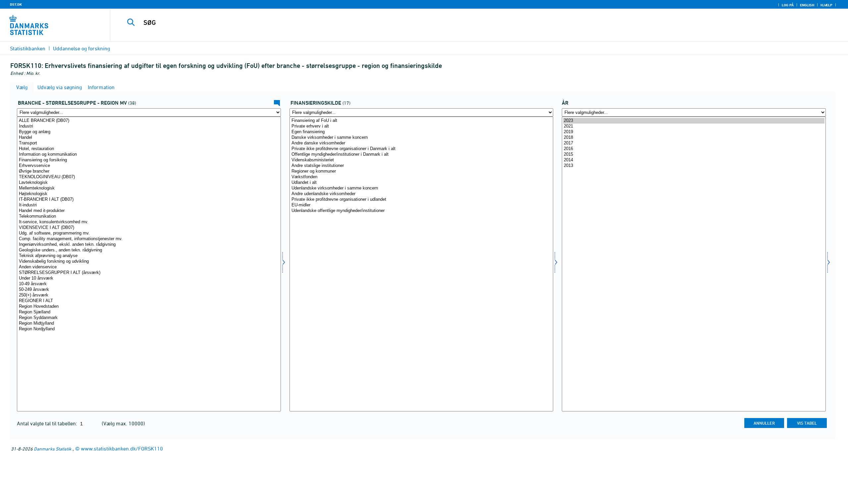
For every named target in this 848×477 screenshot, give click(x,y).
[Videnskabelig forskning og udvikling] (149, 261)
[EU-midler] (421, 205)
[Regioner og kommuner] (421, 171)
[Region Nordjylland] (149, 329)
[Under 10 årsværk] (149, 278)
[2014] (693, 160)
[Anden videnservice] (149, 267)
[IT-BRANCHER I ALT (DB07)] (149, 199)
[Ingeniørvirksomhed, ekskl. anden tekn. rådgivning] (149, 244)
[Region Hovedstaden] (149, 306)
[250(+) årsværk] (149, 295)
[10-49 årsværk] (149, 284)
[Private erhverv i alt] (421, 126)
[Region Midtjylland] (149, 323)
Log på (788, 5)
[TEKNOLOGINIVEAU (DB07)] (149, 177)
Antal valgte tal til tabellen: (48, 423)
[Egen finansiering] (421, 132)
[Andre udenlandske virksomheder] (421, 194)
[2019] (693, 132)
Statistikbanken (27, 48)
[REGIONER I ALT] (149, 301)
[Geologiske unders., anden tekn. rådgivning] (149, 250)
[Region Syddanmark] (149, 318)
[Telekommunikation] (149, 216)
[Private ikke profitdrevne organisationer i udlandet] (421, 199)
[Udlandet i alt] (421, 183)
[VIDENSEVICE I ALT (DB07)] (149, 228)
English (807, 5)
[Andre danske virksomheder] (421, 143)
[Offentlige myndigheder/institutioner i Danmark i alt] (421, 154)
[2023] (693, 121)
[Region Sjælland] (149, 312)
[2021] (693, 126)
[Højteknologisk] (149, 194)
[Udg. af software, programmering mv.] (149, 233)
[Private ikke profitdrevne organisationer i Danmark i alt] (421, 149)
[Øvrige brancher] (149, 171)
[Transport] (149, 143)
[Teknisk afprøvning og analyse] (149, 256)
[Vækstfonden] (421, 177)
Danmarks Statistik (52, 448)
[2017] (693, 143)
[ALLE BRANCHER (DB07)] (149, 121)
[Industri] (149, 126)
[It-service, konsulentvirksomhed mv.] (149, 222)
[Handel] (149, 137)
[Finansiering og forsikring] (149, 160)
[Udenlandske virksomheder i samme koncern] (421, 188)
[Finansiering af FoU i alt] (421, 121)
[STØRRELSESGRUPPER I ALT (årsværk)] (149, 273)
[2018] (693, 137)
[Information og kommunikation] (149, 154)
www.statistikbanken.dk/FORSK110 (122, 448)
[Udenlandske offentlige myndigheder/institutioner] (421, 211)
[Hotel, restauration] (149, 149)
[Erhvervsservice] (149, 166)
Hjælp (826, 5)
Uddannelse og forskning (81, 48)
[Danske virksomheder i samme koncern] (421, 137)
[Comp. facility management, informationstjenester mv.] (149, 239)
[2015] (693, 154)
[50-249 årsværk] (149, 289)
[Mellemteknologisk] (149, 188)
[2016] (693, 149)
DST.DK (16, 4)
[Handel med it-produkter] (149, 211)
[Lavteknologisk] (149, 183)
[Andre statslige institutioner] (421, 166)
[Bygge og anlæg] (149, 132)
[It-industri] (149, 205)
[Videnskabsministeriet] (421, 160)
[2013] (693, 166)
